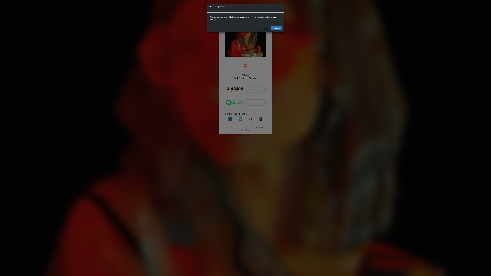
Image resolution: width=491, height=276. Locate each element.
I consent (276, 28)
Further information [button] (260, 28)
